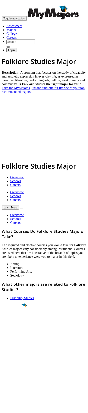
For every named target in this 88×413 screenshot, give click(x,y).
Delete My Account (15, 378)
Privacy (17, 407)
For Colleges (10, 370)
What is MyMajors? (15, 363)
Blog (5, 382)
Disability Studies (22, 298)
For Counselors (12, 367)
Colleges (12, 33)
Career (12, 338)
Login (11, 50)
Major (12, 320)
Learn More (10, 207)
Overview (17, 177)
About (7, 354)
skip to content (77, 3)
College (13, 329)
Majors (11, 30)
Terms (6, 407)
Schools (15, 181)
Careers (11, 37)
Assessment (14, 26)
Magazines (9, 374)
